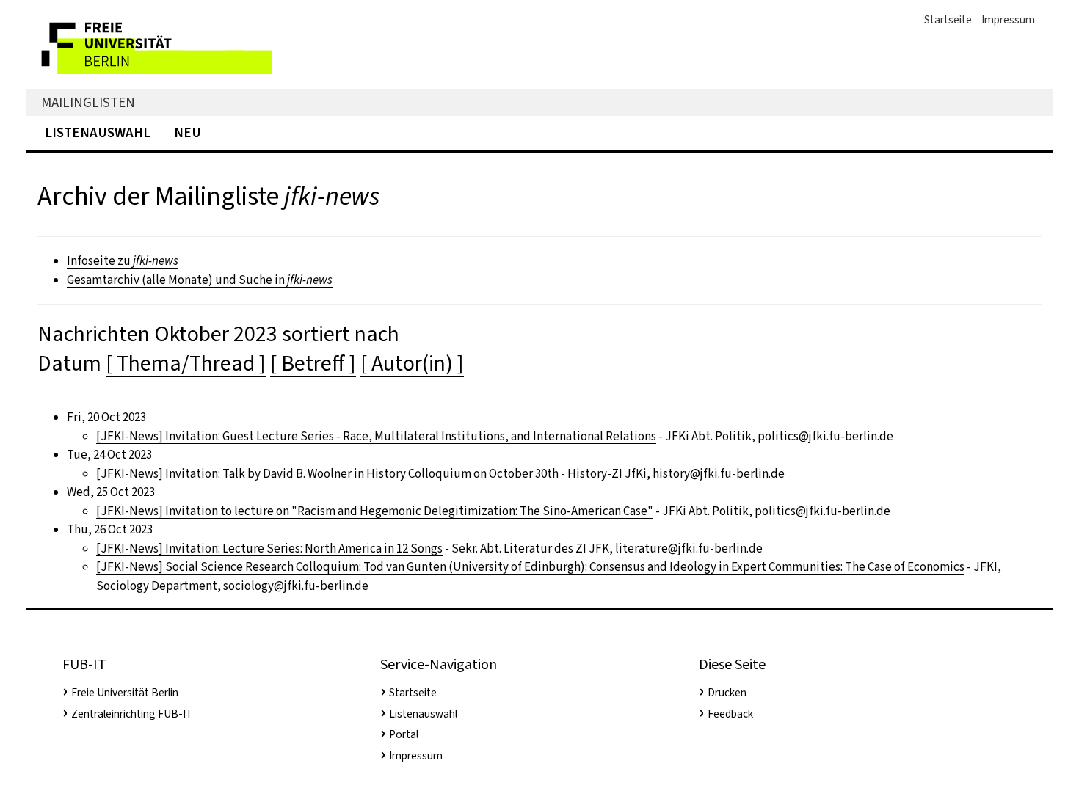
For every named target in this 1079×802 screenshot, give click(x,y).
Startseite (948, 19)
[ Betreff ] (313, 363)
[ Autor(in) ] (412, 363)
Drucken (727, 692)
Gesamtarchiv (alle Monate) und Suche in (200, 279)
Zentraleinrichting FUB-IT (131, 714)
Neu (187, 132)
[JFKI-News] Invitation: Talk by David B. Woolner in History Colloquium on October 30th (327, 473)
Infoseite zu (122, 260)
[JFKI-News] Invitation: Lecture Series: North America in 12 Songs (269, 548)
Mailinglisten (88, 102)
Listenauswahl (97, 132)
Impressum (1008, 19)
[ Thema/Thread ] (186, 363)
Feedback (730, 714)
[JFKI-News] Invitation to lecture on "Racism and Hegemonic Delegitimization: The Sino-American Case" (374, 511)
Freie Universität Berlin (124, 692)
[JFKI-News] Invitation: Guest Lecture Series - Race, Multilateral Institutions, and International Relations (376, 436)
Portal (403, 734)
